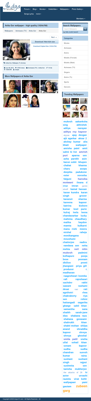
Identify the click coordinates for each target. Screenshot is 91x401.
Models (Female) (70, 57)
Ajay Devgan (79, 135)
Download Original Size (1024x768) (45, 46)
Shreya (83, 332)
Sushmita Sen (75, 365)
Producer (69, 269)
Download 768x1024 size (45, 41)
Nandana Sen (71, 245)
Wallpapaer (70, 382)
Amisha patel (71, 148)
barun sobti (70, 162)
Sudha (67, 349)
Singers (67, 72)
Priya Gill (81, 266)
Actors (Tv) (68, 77)
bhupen (82, 162)
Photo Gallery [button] (77, 9)
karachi (76, 32)
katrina (67, 205)
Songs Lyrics (29, 14)
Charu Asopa (75, 168)
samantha (69, 309)
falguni (67, 179)
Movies (66, 43)
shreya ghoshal (75, 335)
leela (75, 212)
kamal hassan (79, 189)
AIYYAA (66, 135)
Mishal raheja (75, 232)
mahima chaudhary (75, 219)
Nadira (83, 242)
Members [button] (80, 18)
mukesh (68, 121)
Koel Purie (80, 209)
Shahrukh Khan (75, 322)
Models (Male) (69, 62)
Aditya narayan (75, 128)
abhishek (82, 125)
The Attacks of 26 (73, 372)
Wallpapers (9, 31)
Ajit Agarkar (70, 138)
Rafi (65, 279)
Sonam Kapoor (75, 345)
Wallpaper (15, 63)
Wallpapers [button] (64, 9)
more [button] (38, 14)
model (71, 32)
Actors (66, 53)
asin (84, 158)
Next (54, 37)
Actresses (67, 48)
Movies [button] (42, 9)
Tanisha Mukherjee (75, 369)
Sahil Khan (80, 305)
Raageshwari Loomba (75, 276)
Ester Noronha (75, 175)
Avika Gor (32, 31)
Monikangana (71, 235)
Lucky (84, 215)
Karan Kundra (71, 192)
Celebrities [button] (52, 9)
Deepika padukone (75, 172)
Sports (66, 82)
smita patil (70, 339)
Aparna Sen (79, 155)
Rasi (76, 289)
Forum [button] (26, 9)
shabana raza (79, 315)
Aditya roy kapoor (75, 131)
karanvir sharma (75, 199)
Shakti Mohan (71, 325)
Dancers (67, 87)
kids (67, 32)
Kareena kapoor (75, 202)
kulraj (67, 212)
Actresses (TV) (21, 31)
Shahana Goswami (75, 319)
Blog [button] (34, 9)
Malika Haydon (75, 222)
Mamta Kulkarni (75, 225)
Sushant (68, 359)
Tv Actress (22, 63)
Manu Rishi (70, 229)
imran (75, 185)
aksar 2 (82, 138)
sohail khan (79, 342)
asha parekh (71, 158)
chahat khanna (75, 165)
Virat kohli (80, 379)
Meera (83, 229)
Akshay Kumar (72, 141)
